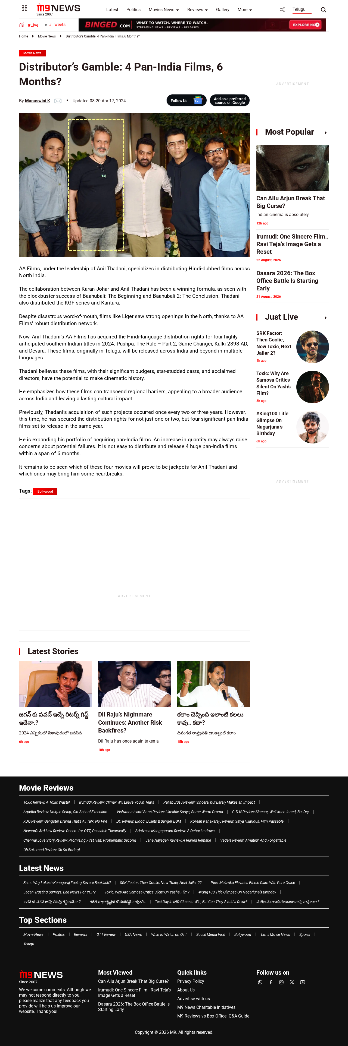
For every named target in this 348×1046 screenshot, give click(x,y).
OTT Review (106, 934)
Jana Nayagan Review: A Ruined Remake (178, 840)
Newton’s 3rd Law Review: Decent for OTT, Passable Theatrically (74, 831)
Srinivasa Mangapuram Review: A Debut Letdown (175, 831)
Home (23, 36)
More (242, 9)
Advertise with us (193, 998)
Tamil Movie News (275, 934)
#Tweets (57, 24)
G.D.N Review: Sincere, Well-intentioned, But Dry (270, 812)
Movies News (161, 9)
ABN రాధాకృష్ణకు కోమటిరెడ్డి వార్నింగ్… (118, 901)
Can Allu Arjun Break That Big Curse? (133, 981)
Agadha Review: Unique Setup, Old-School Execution (65, 812)
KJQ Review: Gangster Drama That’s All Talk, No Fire (65, 821)
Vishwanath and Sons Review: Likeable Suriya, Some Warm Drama (170, 812)
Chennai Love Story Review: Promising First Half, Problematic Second (79, 840)
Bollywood (242, 934)
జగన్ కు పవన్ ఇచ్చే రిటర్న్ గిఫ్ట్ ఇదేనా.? (51, 901)
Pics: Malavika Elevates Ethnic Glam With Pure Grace (253, 882)
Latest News (41, 868)
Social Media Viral (210, 934)
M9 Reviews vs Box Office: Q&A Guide (213, 1016)
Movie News (47, 36)
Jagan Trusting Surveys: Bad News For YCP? (59, 892)
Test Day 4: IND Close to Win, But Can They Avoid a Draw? (201, 901)
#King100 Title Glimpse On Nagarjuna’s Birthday (237, 892)
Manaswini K (37, 100)
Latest (112, 9)
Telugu (299, 9)
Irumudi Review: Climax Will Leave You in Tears (116, 802)
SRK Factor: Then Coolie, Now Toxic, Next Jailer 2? (160, 882)
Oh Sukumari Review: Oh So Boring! (51, 850)
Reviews (195, 9)
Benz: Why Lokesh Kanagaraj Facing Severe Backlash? (67, 882)
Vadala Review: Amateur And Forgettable (253, 840)
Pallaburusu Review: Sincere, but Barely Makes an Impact (209, 802)
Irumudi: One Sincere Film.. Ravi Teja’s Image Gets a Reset (134, 992)
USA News (133, 934)
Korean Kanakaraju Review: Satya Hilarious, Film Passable (237, 821)
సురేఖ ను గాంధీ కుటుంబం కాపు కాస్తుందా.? (287, 901)
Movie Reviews (46, 788)
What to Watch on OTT (169, 934)
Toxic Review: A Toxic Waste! (46, 802)
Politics (133, 9)
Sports (304, 934)
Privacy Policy (190, 981)
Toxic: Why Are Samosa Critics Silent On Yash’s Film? (147, 892)
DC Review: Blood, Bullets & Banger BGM (148, 821)
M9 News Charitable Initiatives (206, 1007)
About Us (186, 990)
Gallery (222, 9)
